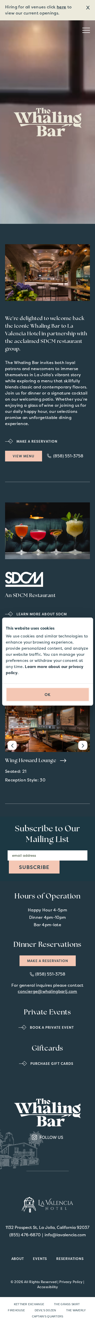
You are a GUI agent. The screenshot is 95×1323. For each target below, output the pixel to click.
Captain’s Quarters (47, 1316)
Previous (12, 745)
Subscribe (34, 867)
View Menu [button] (27, 457)
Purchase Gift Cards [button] (52, 1063)
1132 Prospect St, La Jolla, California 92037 (47, 1227)
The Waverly (76, 1310)
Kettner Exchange (29, 1304)
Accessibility (47, 1287)
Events (40, 1258)
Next (82, 745)
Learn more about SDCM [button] (41, 614)
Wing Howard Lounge (31, 760)
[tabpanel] (47, 272)
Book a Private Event (52, 1027)
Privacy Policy (70, 1282)
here (61, 7)
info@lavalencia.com (65, 1235)
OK (48, 694)
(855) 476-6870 (25, 1235)
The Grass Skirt (67, 1304)
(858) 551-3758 (68, 456)
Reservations (70, 1258)
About (17, 1258)
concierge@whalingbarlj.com (47, 991)
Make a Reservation (47, 960)
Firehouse (16, 1310)
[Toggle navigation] (86, 30)
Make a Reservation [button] (37, 441)
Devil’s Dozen (45, 1310)
